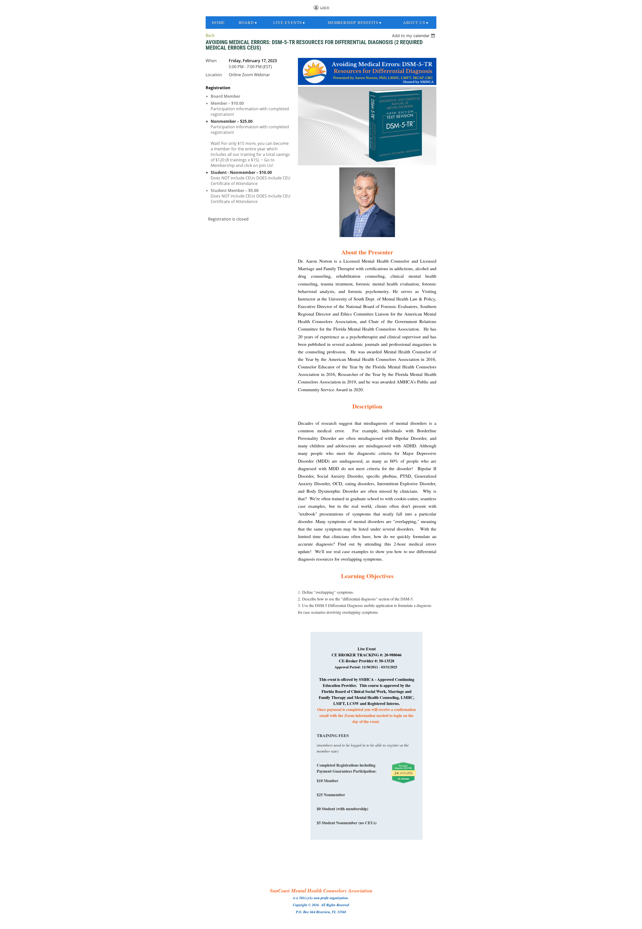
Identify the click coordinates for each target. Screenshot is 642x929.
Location (214, 74)
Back (210, 35)
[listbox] (414, 36)
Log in (324, 7)
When (211, 60)
